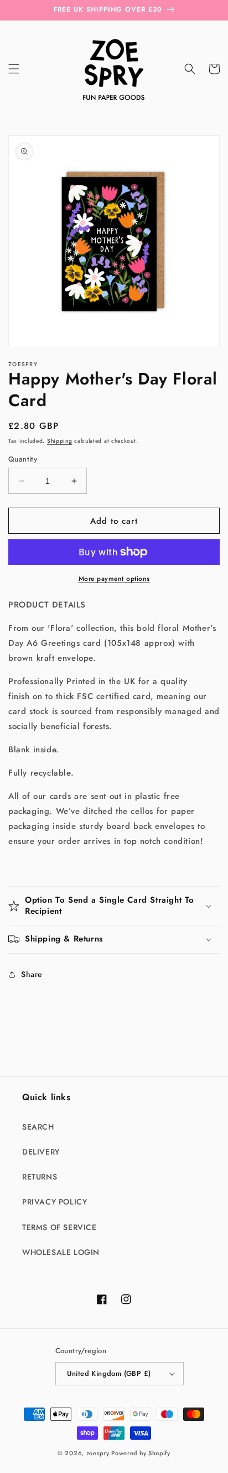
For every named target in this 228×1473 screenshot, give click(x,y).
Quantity (22, 459)
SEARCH (38, 1126)
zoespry (98, 1453)
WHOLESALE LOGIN (61, 1252)
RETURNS (39, 1176)
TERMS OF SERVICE (59, 1227)
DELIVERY (41, 1151)
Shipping (59, 441)
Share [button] (32, 974)
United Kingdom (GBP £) (109, 1373)
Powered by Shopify (140, 1453)
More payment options (114, 579)
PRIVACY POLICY (54, 1201)
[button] (14, 69)
